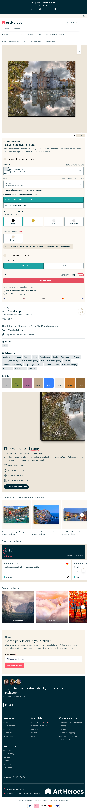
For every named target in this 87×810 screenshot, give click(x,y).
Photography (66, 357)
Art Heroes (9, 746)
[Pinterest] (17, 777)
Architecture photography (51, 361)
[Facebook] (20, 777)
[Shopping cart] (83, 22)
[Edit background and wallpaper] (79, 52)
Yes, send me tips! (15, 666)
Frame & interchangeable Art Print (20, 200)
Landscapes (7, 357)
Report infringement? (50, 800)
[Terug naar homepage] (12, 22)
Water (39, 365)
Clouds (18, 357)
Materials (41, 34)
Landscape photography (12, 365)
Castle (55, 357)
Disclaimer (37, 800)
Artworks (5, 34)
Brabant (67, 361)
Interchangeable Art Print (17, 205)
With (65, 266)
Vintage (77, 357)
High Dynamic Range (11, 361)
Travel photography (69, 365)
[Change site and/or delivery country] (83, 16)
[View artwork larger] (79, 48)
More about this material (75, 165)
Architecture (45, 357)
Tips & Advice (56, 34)
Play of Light (30, 365)
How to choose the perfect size (72, 178)
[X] (24, 777)
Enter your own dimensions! (24, 190)
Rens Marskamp (13, 141)
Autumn (27, 357)
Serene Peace (20, 368)
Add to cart (45, 280)
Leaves (56, 365)
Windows (32, 368)
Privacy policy (63, 800)
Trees (35, 357)
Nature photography (30, 361)
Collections (18, 34)
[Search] (82, 28)
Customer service (69, 718)
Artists (30, 34)
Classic (48, 365)
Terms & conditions (25, 800)
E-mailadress (10, 654)
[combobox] (41, 28)
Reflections (7, 368)
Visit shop (6, 318)
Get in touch (13, 705)
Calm (5, 346)
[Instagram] (13, 777)
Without (25, 266)
